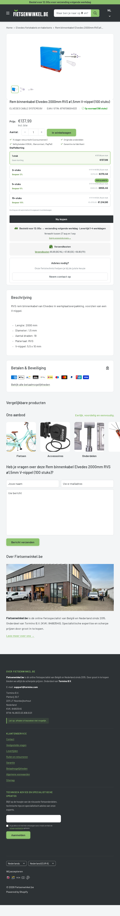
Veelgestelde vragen (16, 745)
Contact (10, 739)
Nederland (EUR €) (39, 863)
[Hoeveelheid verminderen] (25, 132)
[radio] (60, 157)
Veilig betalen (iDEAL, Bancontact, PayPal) (32, 144)
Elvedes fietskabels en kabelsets (34, 27)
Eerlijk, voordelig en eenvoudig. (94, 415)
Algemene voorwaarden (18, 774)
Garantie (10, 762)
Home (9, 27)
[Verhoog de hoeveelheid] (41, 132)
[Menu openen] (7, 13)
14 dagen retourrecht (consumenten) (30, 139)
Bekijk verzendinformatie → (60, 238)
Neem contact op (60, 276)
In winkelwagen (61, 132)
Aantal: (14, 132)
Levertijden (12, 750)
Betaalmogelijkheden (17, 768)
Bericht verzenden (22, 542)
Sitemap (10, 780)
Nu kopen (61, 219)
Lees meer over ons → (20, 635)
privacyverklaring (16, 828)
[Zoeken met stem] (82, 13)
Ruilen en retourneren (17, 756)
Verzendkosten (42, 251)
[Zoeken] (95, 13)
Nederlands (14, 863)
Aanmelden (18, 835)
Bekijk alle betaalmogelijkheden (30, 384)
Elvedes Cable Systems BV (26, 108)
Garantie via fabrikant (74, 144)
